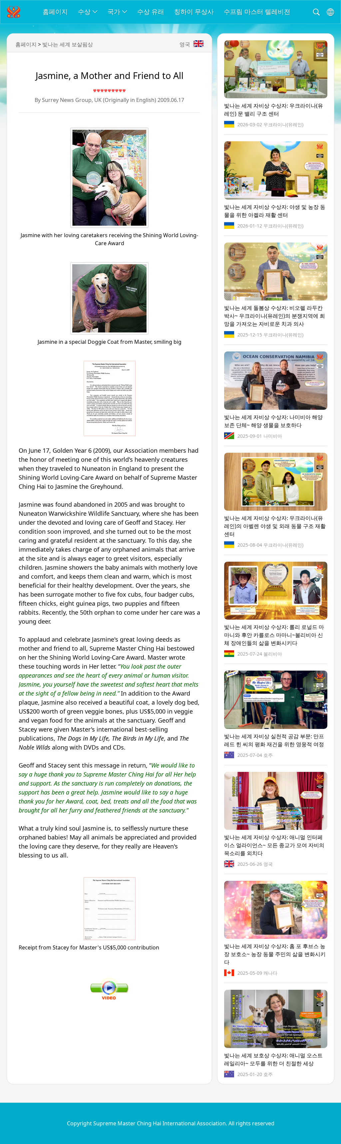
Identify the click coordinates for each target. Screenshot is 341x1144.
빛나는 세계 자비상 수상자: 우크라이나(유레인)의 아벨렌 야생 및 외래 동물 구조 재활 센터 (275, 526)
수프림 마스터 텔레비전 (257, 11)
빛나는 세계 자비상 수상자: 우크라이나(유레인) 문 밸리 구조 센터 (273, 109)
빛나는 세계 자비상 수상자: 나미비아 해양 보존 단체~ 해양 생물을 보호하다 (273, 421)
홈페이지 (55, 11)
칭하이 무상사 (194, 11)
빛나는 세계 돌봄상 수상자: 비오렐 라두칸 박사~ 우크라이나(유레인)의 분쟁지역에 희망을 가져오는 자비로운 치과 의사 (274, 315)
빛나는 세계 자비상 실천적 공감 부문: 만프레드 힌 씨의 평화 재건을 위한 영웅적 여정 (274, 740)
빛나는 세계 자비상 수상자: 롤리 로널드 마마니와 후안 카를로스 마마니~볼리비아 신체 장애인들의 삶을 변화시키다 (274, 635)
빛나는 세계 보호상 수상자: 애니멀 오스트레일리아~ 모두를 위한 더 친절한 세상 (273, 1059)
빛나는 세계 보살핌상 (67, 44)
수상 (84, 11)
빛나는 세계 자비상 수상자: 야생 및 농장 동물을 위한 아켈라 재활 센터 (274, 211)
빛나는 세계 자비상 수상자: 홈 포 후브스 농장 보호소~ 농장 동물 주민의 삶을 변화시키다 (275, 954)
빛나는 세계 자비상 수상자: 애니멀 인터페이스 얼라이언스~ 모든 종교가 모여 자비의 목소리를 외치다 (274, 845)
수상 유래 (150, 11)
